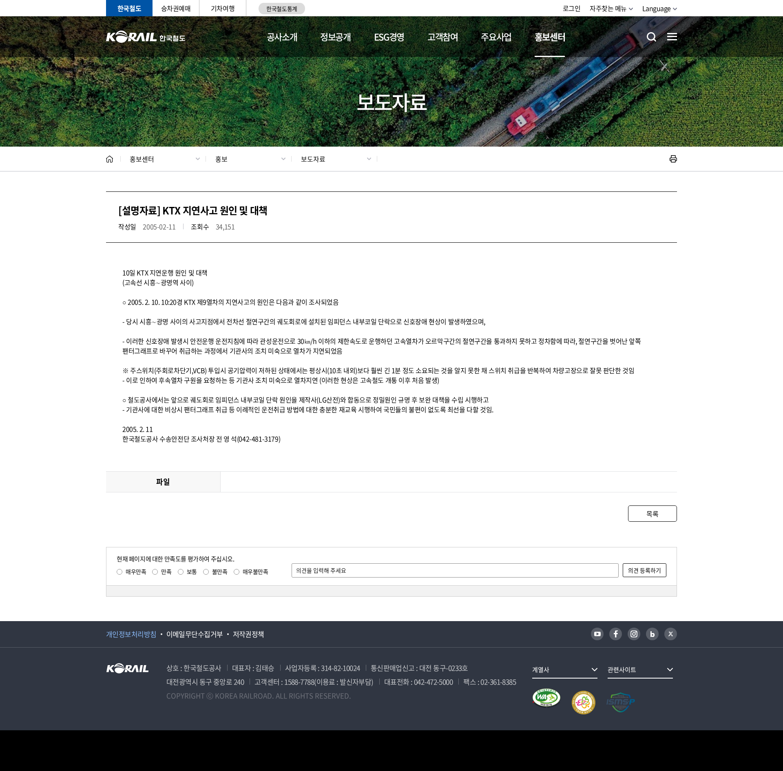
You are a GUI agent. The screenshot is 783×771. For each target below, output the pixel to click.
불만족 (220, 571)
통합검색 (651, 37)
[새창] (597, 634)
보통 (192, 571)
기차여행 (222, 8)
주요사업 (496, 36)
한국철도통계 (281, 8)
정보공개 (335, 36)
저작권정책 (248, 634)
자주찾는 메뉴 (608, 8)
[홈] (109, 159)
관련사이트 (622, 669)
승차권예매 (176, 8)
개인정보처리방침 (131, 634)
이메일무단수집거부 (194, 634)
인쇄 (673, 159)
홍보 (221, 159)
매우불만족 (255, 571)
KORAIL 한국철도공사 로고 (146, 37)
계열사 (540, 669)
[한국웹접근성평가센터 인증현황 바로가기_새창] (546, 702)
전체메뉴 (672, 36)
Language (656, 8)
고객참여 (442, 36)
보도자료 (313, 159)
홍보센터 (550, 36)
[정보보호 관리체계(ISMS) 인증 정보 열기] (620, 702)
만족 (166, 571)
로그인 (572, 8)
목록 (652, 513)
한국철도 (129, 8)
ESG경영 (389, 36)
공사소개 (282, 36)
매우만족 (136, 571)
